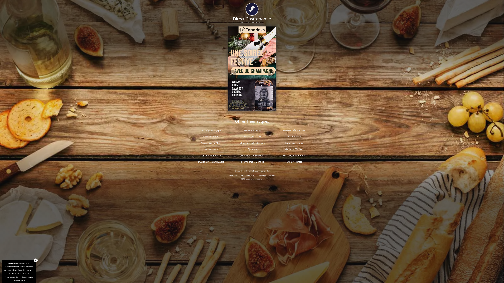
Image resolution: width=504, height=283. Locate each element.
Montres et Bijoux (294, 143)
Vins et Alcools (294, 136)
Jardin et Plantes (294, 161)
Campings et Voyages (211, 130)
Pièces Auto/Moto (252, 130)
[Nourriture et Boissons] (252, 14)
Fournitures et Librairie (252, 161)
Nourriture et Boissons (252, 155)
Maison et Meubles (294, 149)
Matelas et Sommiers (211, 136)
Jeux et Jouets (211, 149)
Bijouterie (252, 149)
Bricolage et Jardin (253, 136)
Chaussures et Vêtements (252, 143)
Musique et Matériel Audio (211, 161)
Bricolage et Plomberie (294, 155)
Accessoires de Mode (211, 143)
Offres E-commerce (211, 155)
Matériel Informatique (294, 130)
